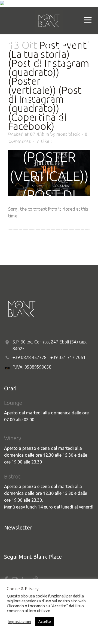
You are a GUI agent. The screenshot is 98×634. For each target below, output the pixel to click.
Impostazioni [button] (19, 621)
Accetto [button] (44, 621)
